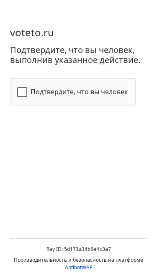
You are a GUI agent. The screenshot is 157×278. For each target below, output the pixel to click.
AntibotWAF (78, 267)
